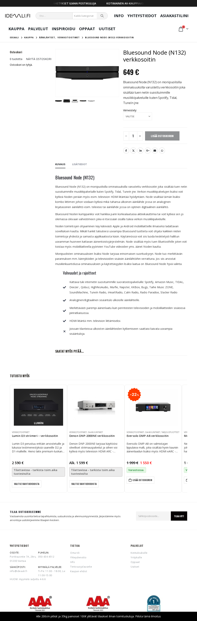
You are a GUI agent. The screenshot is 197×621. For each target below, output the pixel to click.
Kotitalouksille (139, 552)
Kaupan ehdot (78, 571)
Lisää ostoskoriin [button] (142, 480)
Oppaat (87, 28)
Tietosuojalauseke (81, 566)
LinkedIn (140, 150)
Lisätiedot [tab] (79, 164)
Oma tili (75, 552)
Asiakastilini (174, 15)
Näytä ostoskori (38, 59)
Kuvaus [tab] (60, 164)
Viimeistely (129, 110)
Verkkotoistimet (20, 432)
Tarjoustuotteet (170, 432)
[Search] (102, 15)
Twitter (133, 150)
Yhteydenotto (78, 557)
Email (155, 150)
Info (119, 15)
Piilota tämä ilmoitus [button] (148, 616)
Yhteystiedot (142, 15)
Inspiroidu (63, 28)
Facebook (126, 150)
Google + (148, 150)
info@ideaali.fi (18, 571)
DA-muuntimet (95, 432)
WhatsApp (162, 150)
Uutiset (107, 28)
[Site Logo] (17, 15)
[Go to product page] (38, 407)
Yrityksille (136, 557)
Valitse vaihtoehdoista (26, 483)
